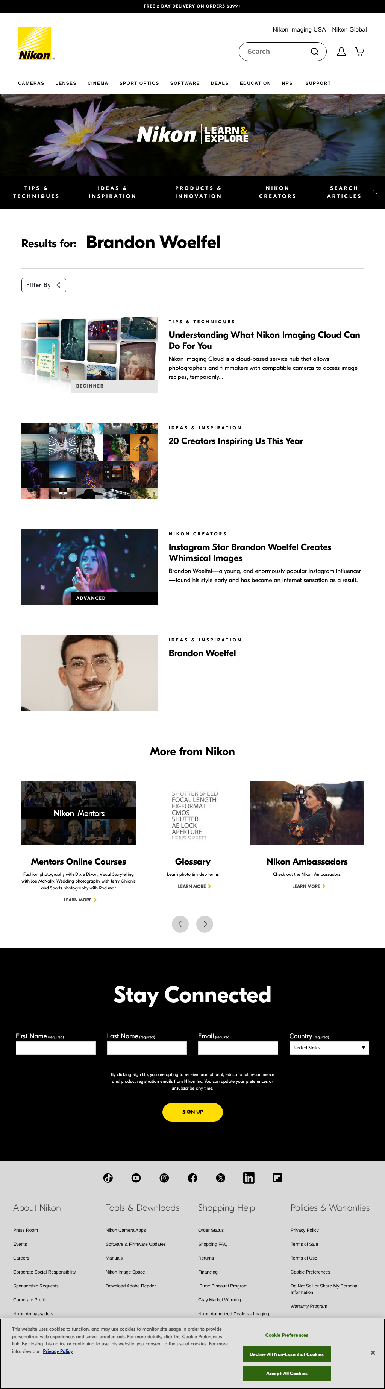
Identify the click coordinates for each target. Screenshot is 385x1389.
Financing (208, 1272)
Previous (180, 924)
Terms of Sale (304, 1244)
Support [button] (318, 83)
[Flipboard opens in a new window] (277, 1178)
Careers (21, 1258)
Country (309, 1036)
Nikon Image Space (125, 1272)
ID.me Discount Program (222, 1286)
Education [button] (255, 83)
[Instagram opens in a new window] (164, 1178)
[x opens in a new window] (220, 1178)
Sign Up (202, 1111)
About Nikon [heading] (37, 1208)
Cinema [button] (98, 83)
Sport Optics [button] (139, 83)
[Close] (373, 1353)
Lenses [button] (65, 83)
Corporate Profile (30, 1299)
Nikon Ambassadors (33, 1313)
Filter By (38, 285)
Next (204, 924)
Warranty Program (309, 1306)
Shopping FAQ (212, 1244)
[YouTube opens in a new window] (136, 1178)
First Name (40, 1036)
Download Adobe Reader (131, 1286)
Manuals (114, 1258)
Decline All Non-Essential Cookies (287, 1354)
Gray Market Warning (219, 1299)
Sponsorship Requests (36, 1286)
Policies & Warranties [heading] (330, 1208)
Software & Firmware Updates (136, 1244)
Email (214, 1036)
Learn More (78, 900)
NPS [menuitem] (287, 83)
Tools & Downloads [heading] (142, 1208)
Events (20, 1244)
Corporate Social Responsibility (44, 1272)
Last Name (131, 1036)
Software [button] (185, 83)
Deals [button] (220, 83)
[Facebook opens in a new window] (192, 1178)
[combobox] (283, 51)
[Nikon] (37, 36)
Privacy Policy (305, 1230)
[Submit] (315, 52)
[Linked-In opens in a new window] (249, 1177)
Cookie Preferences (310, 1272)
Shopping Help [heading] (226, 1208)
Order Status (211, 1230)
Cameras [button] (31, 83)
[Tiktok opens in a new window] (108, 1178)
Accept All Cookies (287, 1373)
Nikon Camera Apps (126, 1230)
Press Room (25, 1230)
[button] (29, 6)
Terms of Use (304, 1258)
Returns (206, 1258)
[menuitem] (36, 82)
